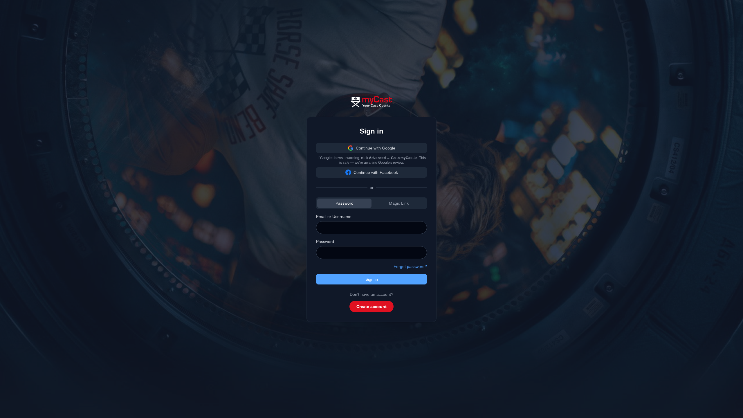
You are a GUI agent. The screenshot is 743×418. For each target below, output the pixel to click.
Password (345, 203)
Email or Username (333, 216)
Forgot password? (410, 266)
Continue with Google (375, 148)
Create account (371, 306)
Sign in (371, 279)
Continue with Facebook (376, 172)
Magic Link (399, 203)
